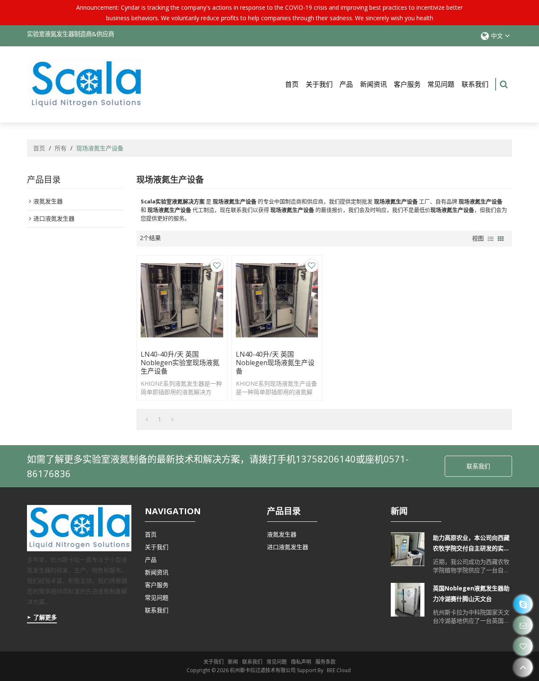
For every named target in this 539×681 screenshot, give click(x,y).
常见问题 (440, 84)
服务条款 (325, 661)
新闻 (233, 661)
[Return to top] (523, 667)
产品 (346, 84)
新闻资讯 (373, 84)
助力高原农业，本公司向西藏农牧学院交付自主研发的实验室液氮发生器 (471, 543)
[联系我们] (523, 625)
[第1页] (146, 419)
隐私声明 (301, 661)
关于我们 (319, 84)
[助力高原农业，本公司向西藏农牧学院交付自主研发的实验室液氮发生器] (407, 549)
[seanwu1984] (523, 604)
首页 (292, 84)
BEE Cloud (339, 670)
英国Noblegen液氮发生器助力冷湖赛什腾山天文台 (471, 593)
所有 (61, 148)
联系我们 (475, 84)
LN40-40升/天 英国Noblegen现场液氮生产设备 (275, 362)
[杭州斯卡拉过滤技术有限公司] (86, 84)
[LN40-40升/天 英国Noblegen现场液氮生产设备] (277, 300)
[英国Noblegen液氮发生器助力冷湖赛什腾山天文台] (407, 600)
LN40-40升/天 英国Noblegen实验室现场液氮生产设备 (180, 362)
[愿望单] (523, 646)
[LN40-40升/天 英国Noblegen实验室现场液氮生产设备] (182, 300)
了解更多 (45, 617)
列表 (491, 239)
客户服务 (407, 84)
